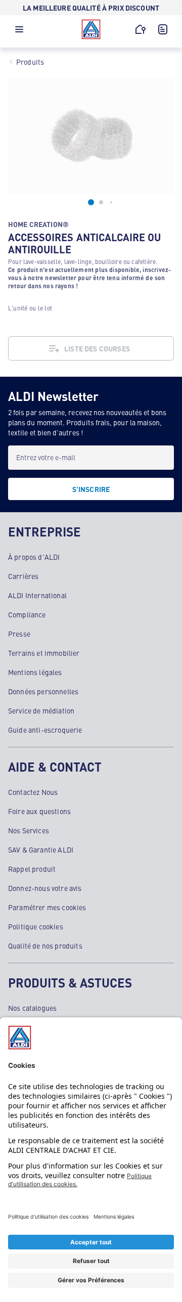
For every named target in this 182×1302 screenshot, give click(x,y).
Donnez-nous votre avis (45, 888)
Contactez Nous (33, 792)
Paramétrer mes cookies (47, 907)
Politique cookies (35, 926)
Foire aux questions (39, 811)
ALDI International (37, 595)
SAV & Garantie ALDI (40, 849)
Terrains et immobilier (44, 653)
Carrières (23, 576)
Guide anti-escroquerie (45, 730)
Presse (19, 633)
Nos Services (28, 830)
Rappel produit (32, 869)
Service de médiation (41, 710)
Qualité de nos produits (45, 945)
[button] (19, 31)
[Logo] (91, 29)
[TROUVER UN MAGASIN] (140, 29)
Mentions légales (35, 672)
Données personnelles (43, 691)
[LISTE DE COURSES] (163, 29)
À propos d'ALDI (34, 557)
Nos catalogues (32, 1008)
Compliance (27, 614)
